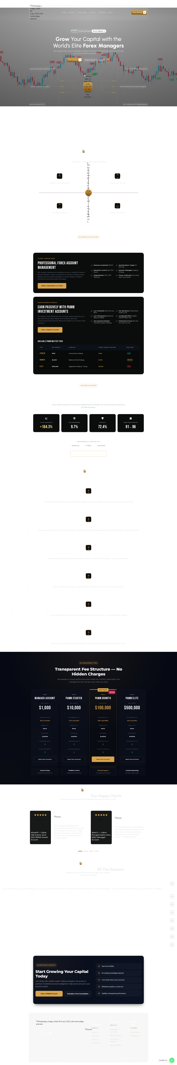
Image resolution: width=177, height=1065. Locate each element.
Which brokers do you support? (16, 937)
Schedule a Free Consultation (77, 994)
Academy (102, 12)
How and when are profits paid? (16, 912)
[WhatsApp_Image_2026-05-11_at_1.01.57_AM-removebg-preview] (36, 12)
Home (64, 12)
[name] (38, 1033)
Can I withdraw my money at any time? (19, 920)
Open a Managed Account (52, 286)
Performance (82, 12)
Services (72, 12)
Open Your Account (45, 759)
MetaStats (101, 445)
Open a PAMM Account (49, 994)
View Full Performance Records (88, 454)
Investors (93, 12)
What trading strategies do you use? (18, 929)
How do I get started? (12, 945)
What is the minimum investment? (17, 904)
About (110, 12)
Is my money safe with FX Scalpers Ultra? (20, 884)
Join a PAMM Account (50, 330)
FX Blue (88, 445)
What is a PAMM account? (14, 896)
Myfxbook (75, 445)
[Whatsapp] (171, 1060)
